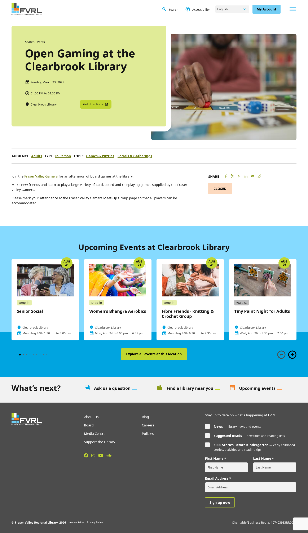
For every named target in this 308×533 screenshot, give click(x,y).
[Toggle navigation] (291, 9)
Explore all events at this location (154, 354)
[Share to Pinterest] (239, 176)
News (218, 426)
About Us (91, 417)
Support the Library (99, 442)
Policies (148, 433)
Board (89, 425)
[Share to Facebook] (225, 176)
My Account (266, 9)
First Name (214, 458)
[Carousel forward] (292, 354)
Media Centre (94, 433)
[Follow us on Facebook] (86, 455)
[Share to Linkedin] (245, 176)
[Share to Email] (252, 176)
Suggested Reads (228, 435)
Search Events (35, 42)
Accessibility (76, 522)
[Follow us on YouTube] (100, 455)
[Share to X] (232, 176)
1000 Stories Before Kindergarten (241, 445)
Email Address (216, 478)
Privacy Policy (95, 522)
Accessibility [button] (201, 10)
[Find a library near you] (190, 388)
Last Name (262, 458)
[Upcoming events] (262, 388)
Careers (148, 425)
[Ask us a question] (117, 388)
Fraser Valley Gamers (41, 176)
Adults (36, 156)
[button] (259, 176)
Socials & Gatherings (135, 156)
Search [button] (173, 10)
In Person (63, 156)
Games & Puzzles (100, 156)
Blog (145, 417)
